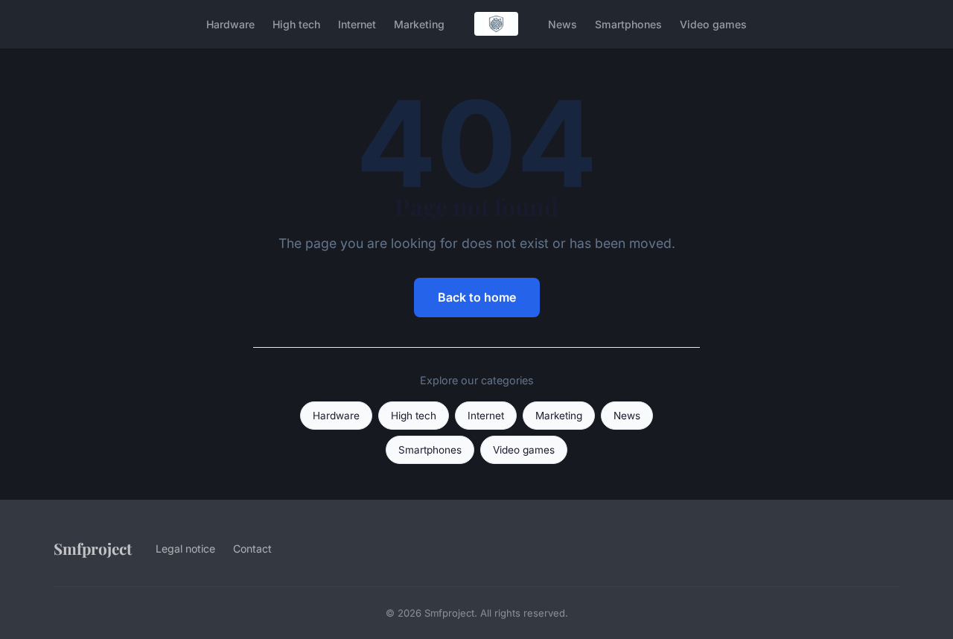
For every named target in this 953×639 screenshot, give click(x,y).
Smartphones (628, 23)
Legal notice (185, 548)
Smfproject (93, 548)
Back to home (477, 297)
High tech (296, 23)
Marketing (419, 23)
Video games (713, 23)
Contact (252, 548)
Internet (357, 23)
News (562, 23)
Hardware (230, 23)
